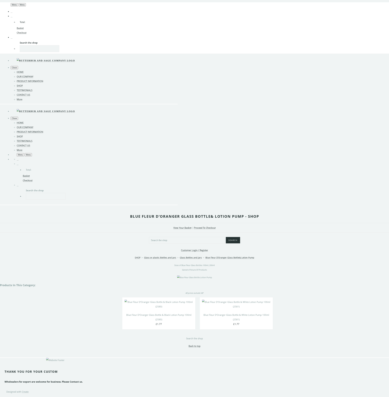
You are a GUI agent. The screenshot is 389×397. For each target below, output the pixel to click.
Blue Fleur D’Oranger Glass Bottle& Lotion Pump (229, 257)
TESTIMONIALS (24, 90)
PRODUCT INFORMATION (30, 81)
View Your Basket (182, 227)
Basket (20, 28)
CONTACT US (23, 94)
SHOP (20, 85)
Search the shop (194, 338)
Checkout (21, 32)
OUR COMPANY (25, 76)
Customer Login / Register (194, 250)
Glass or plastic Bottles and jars (160, 257)
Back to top (194, 346)
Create (25, 391)
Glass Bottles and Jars (191, 257)
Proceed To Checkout (205, 227)
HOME (20, 71)
